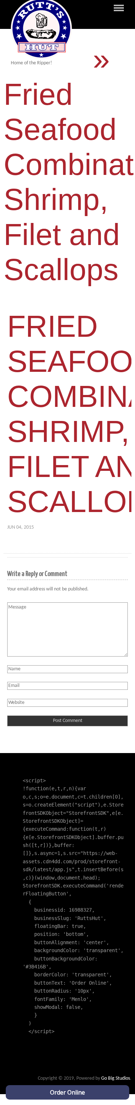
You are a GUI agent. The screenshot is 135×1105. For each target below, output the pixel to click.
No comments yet (59, 527)
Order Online (67, 1092)
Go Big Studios (115, 1078)
